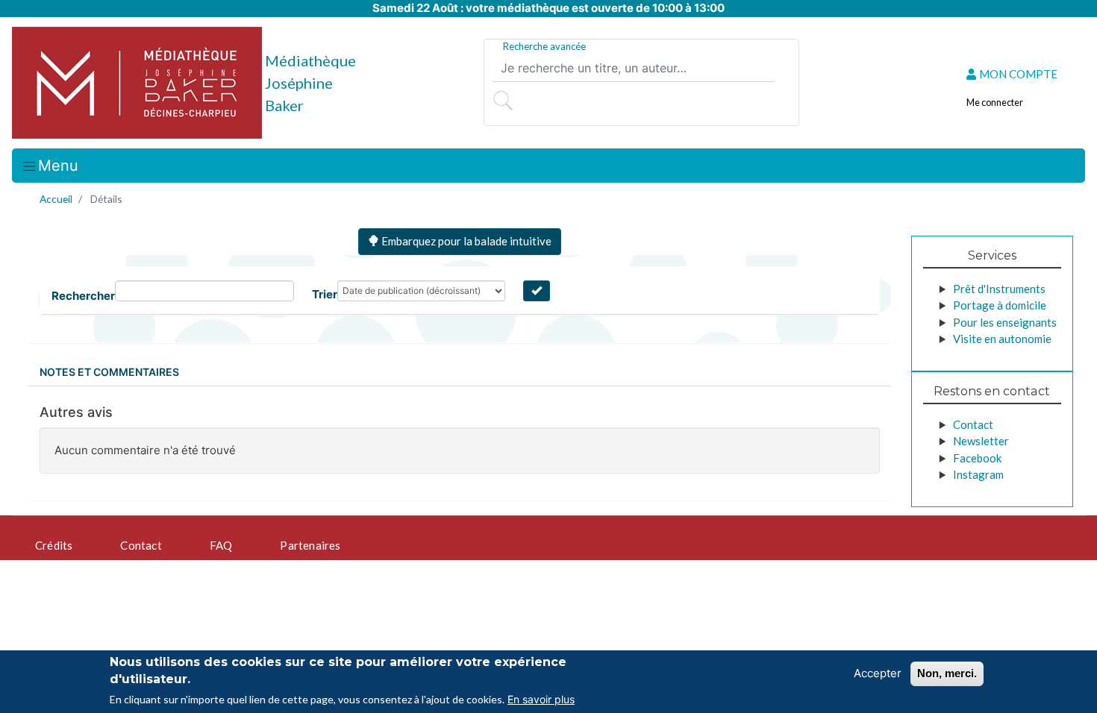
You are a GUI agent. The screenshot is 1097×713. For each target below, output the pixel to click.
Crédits (53, 545)
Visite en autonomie (1002, 338)
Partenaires (310, 545)
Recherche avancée (544, 46)
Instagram (978, 474)
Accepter (877, 673)
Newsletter (981, 440)
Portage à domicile (999, 305)
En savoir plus (541, 699)
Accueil (56, 198)
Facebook (977, 458)
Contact (973, 424)
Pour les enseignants (1005, 322)
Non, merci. (947, 673)
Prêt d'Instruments (999, 288)
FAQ (221, 545)
